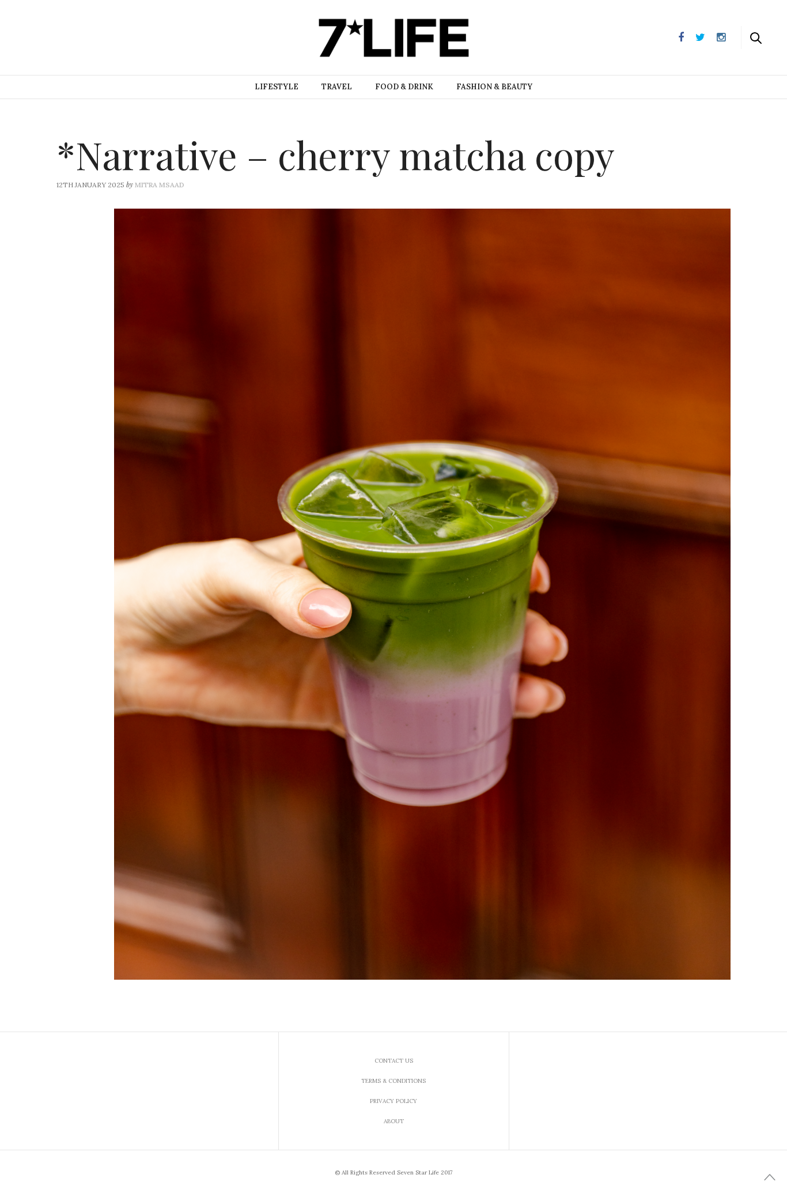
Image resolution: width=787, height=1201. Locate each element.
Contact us (393, 1060)
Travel (336, 87)
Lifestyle (276, 87)
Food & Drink (404, 87)
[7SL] (66, 36)
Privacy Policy (393, 1101)
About (394, 1121)
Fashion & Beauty (494, 87)
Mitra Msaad (159, 184)
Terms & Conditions (393, 1081)
